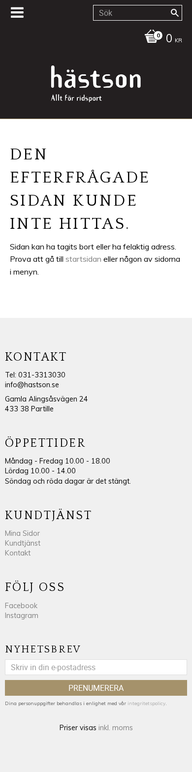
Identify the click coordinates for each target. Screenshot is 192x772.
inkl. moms (115, 727)
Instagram (21, 615)
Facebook (21, 605)
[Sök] (174, 12)
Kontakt (18, 553)
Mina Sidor (22, 533)
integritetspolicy (146, 703)
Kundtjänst (22, 543)
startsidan (83, 259)
